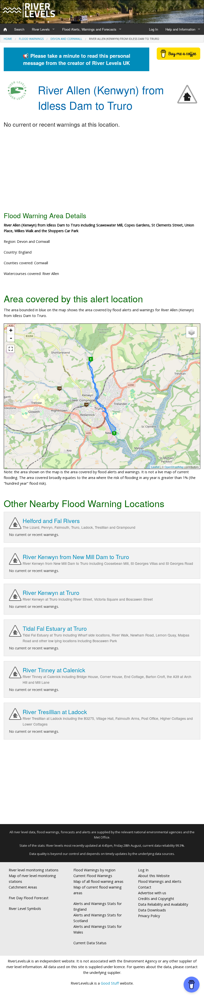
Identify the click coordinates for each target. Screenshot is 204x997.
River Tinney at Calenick (54, 670)
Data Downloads (152, 910)
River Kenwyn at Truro (51, 592)
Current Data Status (89, 943)
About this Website (154, 875)
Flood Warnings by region (94, 870)
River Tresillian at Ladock (55, 712)
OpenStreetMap (174, 467)
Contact (144, 887)
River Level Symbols (25, 908)
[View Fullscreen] (10, 349)
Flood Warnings (31, 39)
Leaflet (155, 467)
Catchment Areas (23, 887)
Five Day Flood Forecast (29, 897)
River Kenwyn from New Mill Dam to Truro (76, 557)
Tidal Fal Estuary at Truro (55, 628)
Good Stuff (110, 983)
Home (8, 39)
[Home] (5, 29)
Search (19, 29)
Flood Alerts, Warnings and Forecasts (89, 29)
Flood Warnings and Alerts (159, 881)
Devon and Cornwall (66, 39)
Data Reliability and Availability (163, 904)
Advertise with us (152, 893)
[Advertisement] (102, 170)
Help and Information (180, 29)
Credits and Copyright (156, 898)
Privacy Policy (149, 915)
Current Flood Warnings (92, 875)
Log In (153, 29)
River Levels (41, 29)
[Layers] (191, 332)
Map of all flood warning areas (98, 881)
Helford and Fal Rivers (51, 521)
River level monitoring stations (33, 870)
